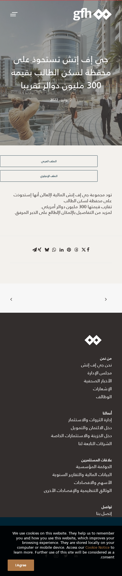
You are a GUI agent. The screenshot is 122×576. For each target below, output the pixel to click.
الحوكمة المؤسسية (94, 466)
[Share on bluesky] (46, 249)
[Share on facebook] (88, 249)
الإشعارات (102, 388)
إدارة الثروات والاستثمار (90, 419)
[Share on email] (34, 249)
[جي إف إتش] (92, 14)
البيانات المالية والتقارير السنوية (82, 474)
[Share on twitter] (83, 249)
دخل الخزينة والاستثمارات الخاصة (81, 435)
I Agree (20, 565)
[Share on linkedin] (61, 249)
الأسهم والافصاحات (93, 482)
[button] (13, 14)
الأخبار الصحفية (98, 380)
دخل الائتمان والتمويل (91, 427)
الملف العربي (48, 161)
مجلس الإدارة (100, 372)
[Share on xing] (39, 249)
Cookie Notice (97, 547)
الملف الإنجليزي (49, 175)
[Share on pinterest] (69, 249)
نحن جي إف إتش (96, 364)
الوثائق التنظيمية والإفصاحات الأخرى (78, 490)
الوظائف (104, 396)
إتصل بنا (104, 513)
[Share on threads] (76, 249)
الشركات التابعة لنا (95, 443)
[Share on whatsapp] (54, 249)
